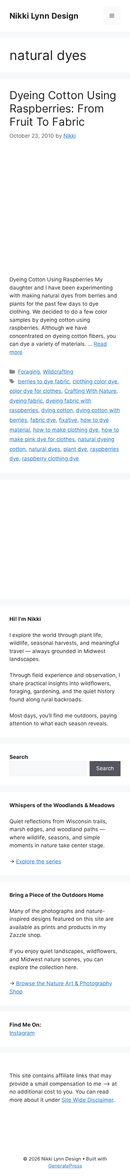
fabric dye (43, 420)
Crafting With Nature (90, 391)
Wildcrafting (58, 372)
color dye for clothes (35, 391)
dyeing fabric (26, 401)
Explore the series (38, 861)
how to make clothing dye (65, 430)
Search (105, 768)
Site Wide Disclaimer (87, 1100)
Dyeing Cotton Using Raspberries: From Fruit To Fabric (62, 108)
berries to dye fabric (43, 381)
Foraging (29, 372)
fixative (68, 420)
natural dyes (44, 449)
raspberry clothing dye (50, 458)
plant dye (75, 449)
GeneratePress (65, 1166)
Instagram (22, 1033)
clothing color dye (95, 381)
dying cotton (57, 410)
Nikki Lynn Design (44, 16)
